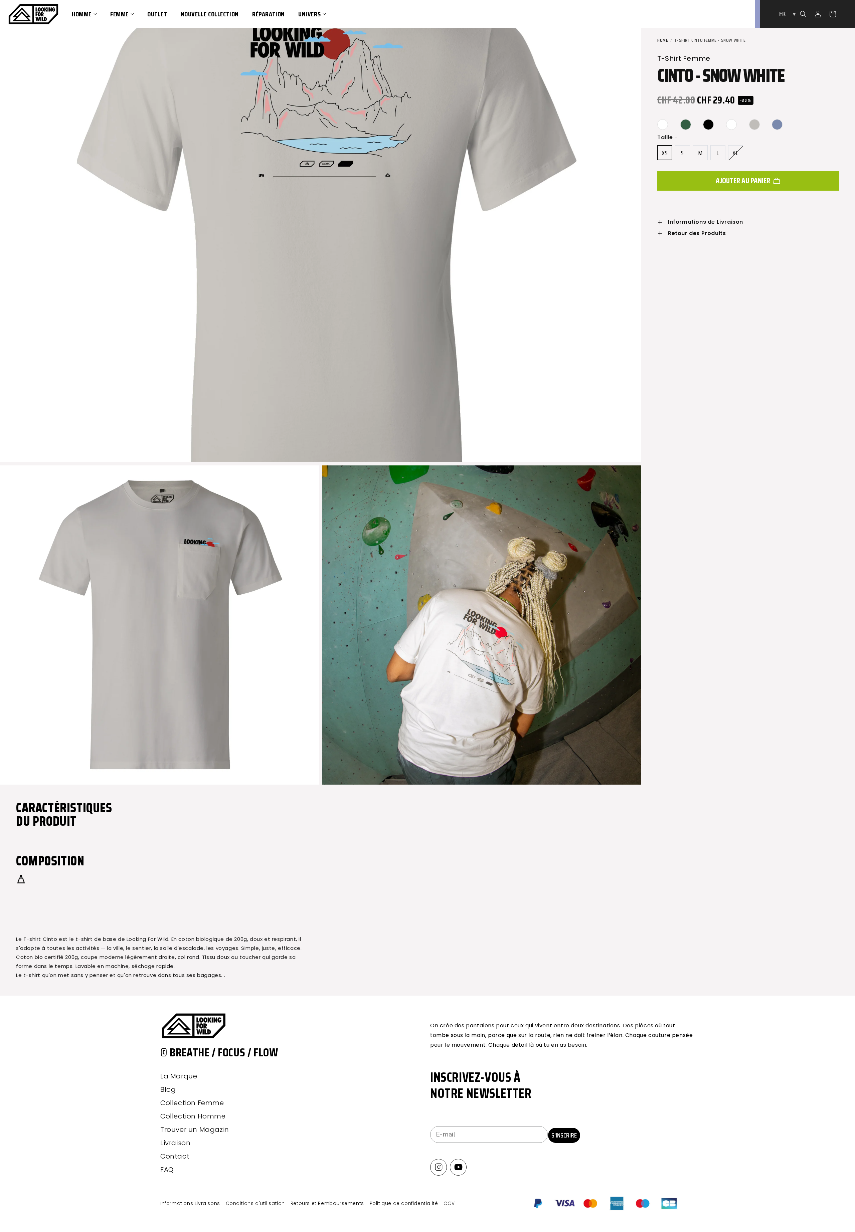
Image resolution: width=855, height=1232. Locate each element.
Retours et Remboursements (328, 1203)
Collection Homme (193, 1116)
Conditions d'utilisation (256, 1203)
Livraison (175, 1143)
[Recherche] (803, 14)
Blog (168, 1089)
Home (662, 40)
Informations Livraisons (190, 1203)
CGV (449, 1203)
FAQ (167, 1169)
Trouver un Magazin (194, 1129)
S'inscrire (564, 1135)
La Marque (178, 1076)
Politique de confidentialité (405, 1203)
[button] (84, 14)
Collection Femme (192, 1102)
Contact (174, 1156)
